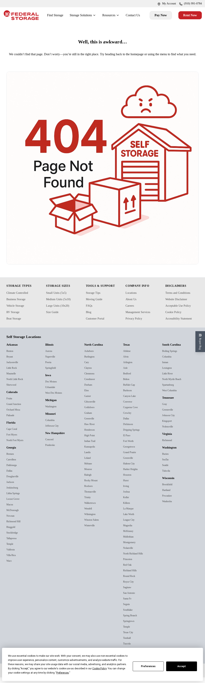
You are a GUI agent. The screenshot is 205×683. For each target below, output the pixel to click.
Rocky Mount (92, 485)
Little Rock (12, 373)
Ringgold (11, 532)
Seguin (127, 609)
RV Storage (14, 317)
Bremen (11, 459)
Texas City (129, 637)
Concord (50, 444)
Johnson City (169, 420)
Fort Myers (12, 440)
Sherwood (12, 390)
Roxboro (89, 491)
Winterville (90, 530)
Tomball (128, 643)
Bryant (10, 362)
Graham (89, 418)
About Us (132, 305)
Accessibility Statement (181, 324)
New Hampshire (57, 439)
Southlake (129, 615)
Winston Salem (93, 525)
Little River (168, 379)
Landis (88, 457)
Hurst (126, 485)
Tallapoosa (12, 543)
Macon (10, 510)
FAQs (89, 311)
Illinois (50, 350)
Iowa (48, 381)
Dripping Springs (133, 435)
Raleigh (88, 480)
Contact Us (132, 15)
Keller (126, 502)
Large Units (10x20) (59, 311)
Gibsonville (90, 407)
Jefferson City (53, 431)
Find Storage (48, 15)
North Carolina (95, 350)
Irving (126, 491)
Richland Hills (131, 576)
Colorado (13, 398)
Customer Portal (97, 324)
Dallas (9, 476)
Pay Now (159, 15)
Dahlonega (12, 470)
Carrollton (12, 465)
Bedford (127, 379)
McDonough (13, 515)
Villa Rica (11, 560)
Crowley (128, 418)
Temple (10, 549)
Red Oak (128, 570)
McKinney (129, 536)
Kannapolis (90, 452)
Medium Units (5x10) (60, 305)
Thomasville (91, 497)
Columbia (51, 425)
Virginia (168, 439)
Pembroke (51, 450)
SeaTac (166, 465)
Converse (128, 407)
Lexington (168, 373)
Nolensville (168, 432)
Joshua (127, 497)
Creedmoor (90, 384)
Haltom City (130, 469)
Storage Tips (94, 298)
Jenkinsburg (13, 493)
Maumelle (12, 379)
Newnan (11, 521)
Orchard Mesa (14, 415)
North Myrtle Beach (173, 384)
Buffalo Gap (130, 390)
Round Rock (130, 581)
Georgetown (130, 452)
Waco (9, 566)
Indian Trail (90, 446)
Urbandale (51, 392)
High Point (90, 440)
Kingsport (168, 426)
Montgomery (131, 547)
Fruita (9, 403)
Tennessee (170, 403)
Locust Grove (14, 504)
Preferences (148, 666)
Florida (11, 428)
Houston (128, 480)
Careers (131, 311)
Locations (132, 298)
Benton (10, 356)
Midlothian (129, 542)
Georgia (12, 453)
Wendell (88, 514)
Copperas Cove (132, 412)
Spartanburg (169, 390)
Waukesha (168, 506)
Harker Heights (131, 474)
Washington (52, 412)
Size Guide (53, 317)
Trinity (88, 502)
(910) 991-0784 (191, 3)
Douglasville (13, 481)
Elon (86, 395)
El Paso (127, 440)
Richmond (168, 445)
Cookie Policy (174, 317)
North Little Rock (16, 384)
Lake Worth (130, 519)
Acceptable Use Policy (181, 311)
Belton (127, 384)
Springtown (130, 626)
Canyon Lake (130, 401)
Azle (125, 373)
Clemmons (90, 379)
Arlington (128, 367)
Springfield (51, 373)
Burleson (128, 395)
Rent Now (187, 15)
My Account (164, 3)
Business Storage (18, 305)
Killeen (127, 508)
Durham (89, 390)
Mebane (88, 469)
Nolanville (128, 553)
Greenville (90, 424)
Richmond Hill (14, 526)
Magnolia (128, 530)
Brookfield (168, 490)
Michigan (52, 406)
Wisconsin (170, 484)
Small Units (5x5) (57, 298)
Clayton (88, 373)
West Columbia (171, 395)
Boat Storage (15, 324)
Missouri (51, 419)
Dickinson (129, 429)
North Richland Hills (134, 559)
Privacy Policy (135, 324)
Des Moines (51, 387)
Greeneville (168, 415)
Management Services (141, 317)
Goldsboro (90, 412)
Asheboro (89, 356)
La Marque (129, 514)
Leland (88, 463)
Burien (166, 459)
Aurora (49, 356)
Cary (87, 367)
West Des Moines (54, 398)
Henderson (90, 435)
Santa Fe (128, 604)
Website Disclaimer (178, 305)
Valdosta (11, 555)
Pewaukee (168, 501)
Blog (89, 317)
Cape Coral (12, 434)
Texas (127, 350)
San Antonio (130, 598)
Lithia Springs (14, 498)
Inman (166, 367)
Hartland (167, 495)
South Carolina (173, 350)
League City (130, 525)
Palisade (11, 420)
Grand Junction (15, 409)
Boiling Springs (171, 356)
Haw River (90, 429)
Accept (181, 666)
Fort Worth (129, 446)
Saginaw (128, 592)
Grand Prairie (131, 457)
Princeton (129, 564)
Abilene (127, 356)
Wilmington (91, 519)
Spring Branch (131, 621)
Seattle (166, 470)
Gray (165, 409)
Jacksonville (13, 367)
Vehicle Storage (17, 311)
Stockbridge (13, 538)
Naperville (51, 362)
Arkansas (13, 350)
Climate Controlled (19, 298)
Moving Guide (96, 305)
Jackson (11, 487)
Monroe (88, 474)
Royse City (129, 587)
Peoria (49, 367)
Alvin (126, 362)
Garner (88, 401)
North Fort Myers (16, 445)
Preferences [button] (62, 672)
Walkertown (91, 508)
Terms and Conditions (180, 298)
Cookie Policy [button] (99, 668)
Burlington (90, 362)
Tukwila (166, 476)
